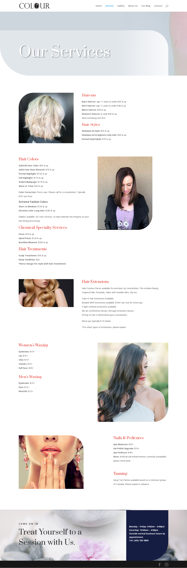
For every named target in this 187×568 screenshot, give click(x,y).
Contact (158, 6)
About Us (133, 6)
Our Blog (145, 6)
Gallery (120, 6)
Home (99, 6)
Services (109, 6)
